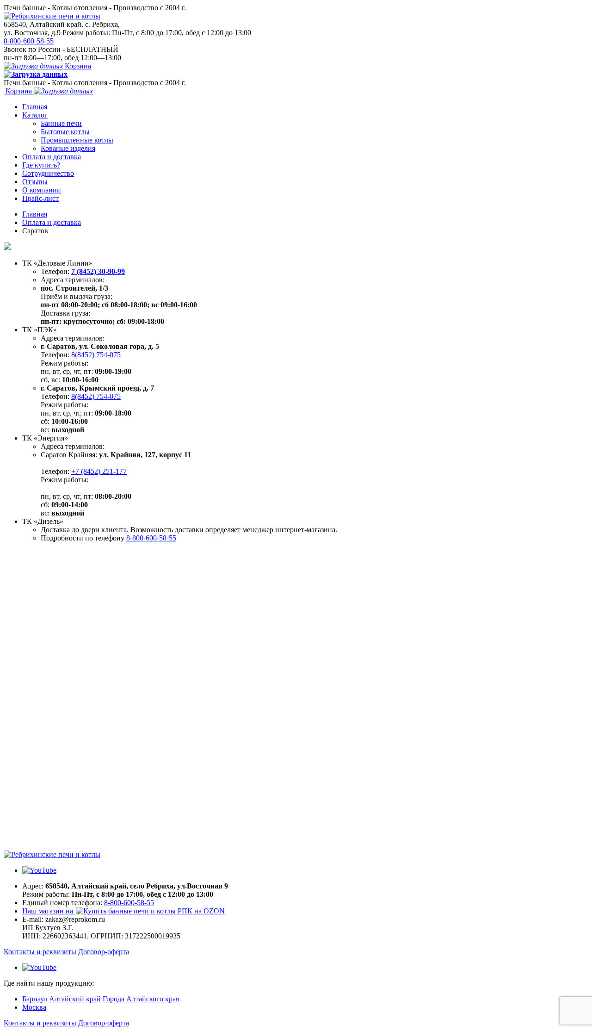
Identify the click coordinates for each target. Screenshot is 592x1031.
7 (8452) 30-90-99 (98, 271)
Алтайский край (75, 999)
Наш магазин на (48, 911)
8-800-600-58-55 (29, 41)
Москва (34, 1007)
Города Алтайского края (141, 999)
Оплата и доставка (51, 157)
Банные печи (61, 123)
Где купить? (41, 165)
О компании (41, 190)
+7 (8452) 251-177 (99, 471)
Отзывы (35, 182)
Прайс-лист (40, 198)
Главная (34, 107)
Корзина (77, 66)
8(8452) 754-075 (96, 355)
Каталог (35, 115)
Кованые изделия (68, 148)
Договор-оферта (103, 952)
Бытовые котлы (65, 132)
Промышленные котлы (77, 140)
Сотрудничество (48, 173)
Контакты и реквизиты (40, 952)
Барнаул (34, 999)
